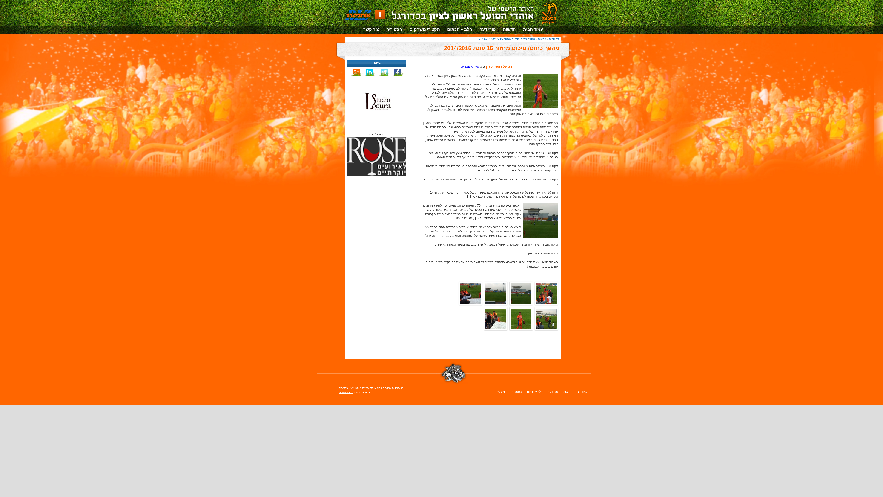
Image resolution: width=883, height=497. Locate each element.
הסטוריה (394, 29)
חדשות (509, 29)
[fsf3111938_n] (497, 293)
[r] (522, 318)
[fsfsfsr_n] (471, 293)
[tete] (547, 293)
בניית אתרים (346, 392)
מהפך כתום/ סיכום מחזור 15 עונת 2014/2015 (501, 48)
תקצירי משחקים (425, 29)
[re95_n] (497, 318)
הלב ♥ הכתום (459, 29)
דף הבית (554, 39)
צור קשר (371, 29)
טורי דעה (487, 29)
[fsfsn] (547, 318)
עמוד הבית (533, 29)
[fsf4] (522, 293)
